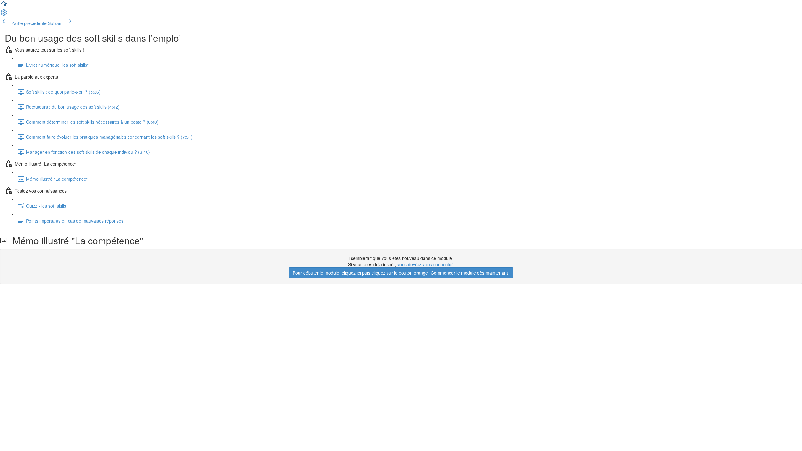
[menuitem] (4, 14)
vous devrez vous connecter (425, 264)
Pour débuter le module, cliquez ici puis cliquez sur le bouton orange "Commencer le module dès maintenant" (401, 273)
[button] (4, 6)
